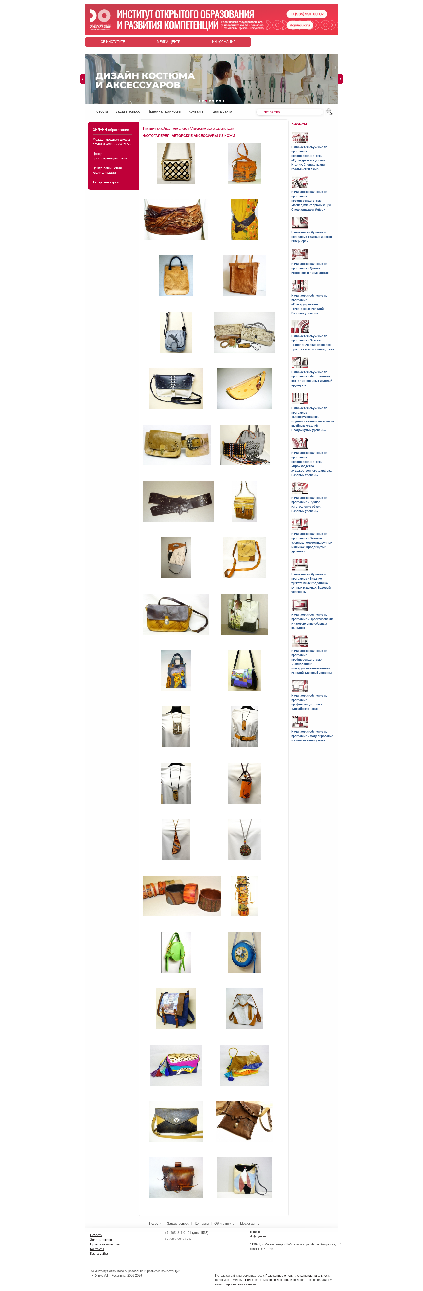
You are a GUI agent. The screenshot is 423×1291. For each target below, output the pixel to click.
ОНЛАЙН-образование (111, 130)
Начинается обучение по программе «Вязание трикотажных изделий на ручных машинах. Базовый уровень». (311, 583)
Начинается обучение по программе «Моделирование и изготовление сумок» (312, 736)
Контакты (196, 111)
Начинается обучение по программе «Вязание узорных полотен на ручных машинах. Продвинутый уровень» (311, 542)
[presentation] (82, 79)
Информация (223, 42)
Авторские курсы (106, 182)
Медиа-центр (168, 42)
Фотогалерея (180, 128)
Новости (101, 111)
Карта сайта (222, 111)
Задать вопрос (127, 111)
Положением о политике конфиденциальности (298, 1275)
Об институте (113, 42)
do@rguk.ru (258, 1236)
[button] (199, 101)
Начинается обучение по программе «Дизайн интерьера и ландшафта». (310, 268)
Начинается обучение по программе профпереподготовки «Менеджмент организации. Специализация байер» (311, 200)
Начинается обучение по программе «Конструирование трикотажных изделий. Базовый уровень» (309, 304)
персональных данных (240, 1284)
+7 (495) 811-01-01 (178, 1233)
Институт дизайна (156, 128)
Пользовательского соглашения (267, 1280)
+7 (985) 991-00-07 (178, 1239)
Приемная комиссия (164, 111)
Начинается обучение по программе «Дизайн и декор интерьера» (311, 237)
